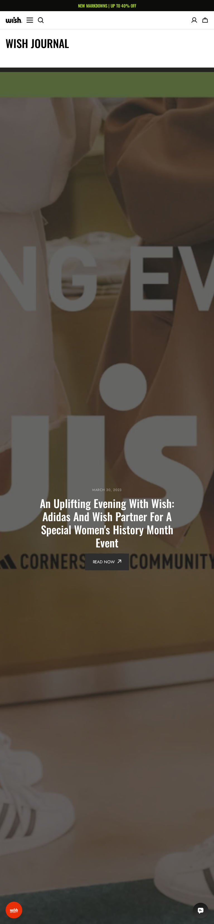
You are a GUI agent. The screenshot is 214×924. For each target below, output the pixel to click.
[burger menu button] (29, 20)
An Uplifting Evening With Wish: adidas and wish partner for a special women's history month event (107, 523)
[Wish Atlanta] (14, 20)
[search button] (40, 20)
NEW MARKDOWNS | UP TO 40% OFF (107, 6)
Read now (104, 562)
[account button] (194, 20)
